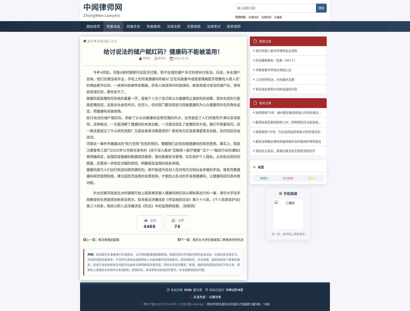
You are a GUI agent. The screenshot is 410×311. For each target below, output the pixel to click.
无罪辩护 (266, 17)
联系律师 (234, 26)
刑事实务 (133, 26)
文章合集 (186, 304)
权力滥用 (288, 178)
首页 (90, 41)
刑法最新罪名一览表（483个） (276, 60)
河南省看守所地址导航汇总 (273, 70)
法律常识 (214, 26)
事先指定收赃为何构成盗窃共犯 (276, 89)
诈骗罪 (278, 17)
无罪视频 (194, 26)
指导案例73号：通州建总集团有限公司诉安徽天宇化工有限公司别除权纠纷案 (291, 112)
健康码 (264, 178)
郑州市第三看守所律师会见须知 (276, 51)
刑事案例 (153, 26)
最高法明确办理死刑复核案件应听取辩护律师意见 (288, 141)
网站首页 (93, 26)
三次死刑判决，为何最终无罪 (274, 79)
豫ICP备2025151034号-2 (161, 304)
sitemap (198, 304)
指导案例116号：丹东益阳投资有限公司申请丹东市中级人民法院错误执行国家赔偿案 (291, 132)
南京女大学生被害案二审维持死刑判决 (218, 239)
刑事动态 (113, 26)
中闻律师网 (103, 7)
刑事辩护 (254, 17)
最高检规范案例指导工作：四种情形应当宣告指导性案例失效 (291, 122)
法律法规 (173, 26)
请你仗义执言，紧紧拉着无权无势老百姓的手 (285, 151)
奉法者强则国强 (108, 239)
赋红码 (312, 178)
